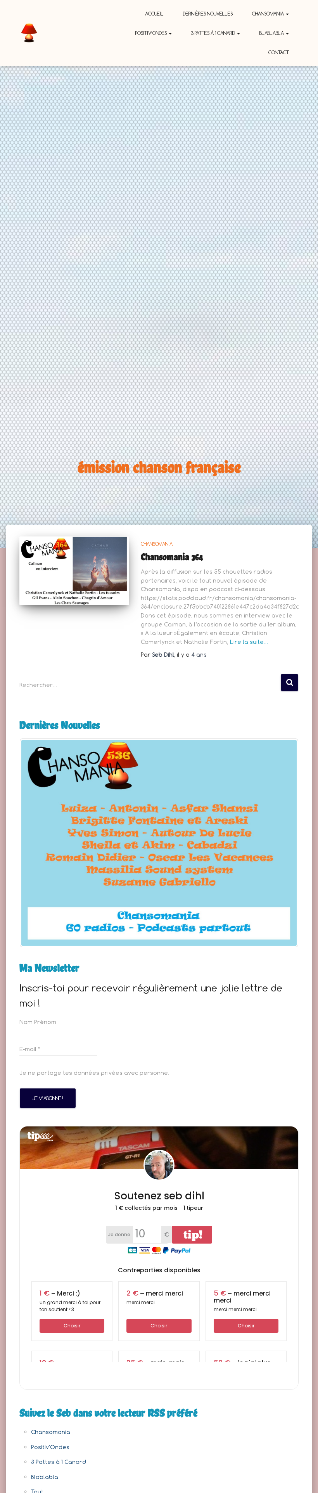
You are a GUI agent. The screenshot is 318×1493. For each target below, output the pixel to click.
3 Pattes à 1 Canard (213, 33)
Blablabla (272, 33)
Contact (278, 52)
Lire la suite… (249, 641)
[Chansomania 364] (74, 570)
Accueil (154, 13)
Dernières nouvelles (208, 13)
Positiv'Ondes (50, 1447)
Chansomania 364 (172, 556)
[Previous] (35, 842)
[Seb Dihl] (29, 33)
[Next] (282, 842)
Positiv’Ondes (151, 33)
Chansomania (268, 13)
